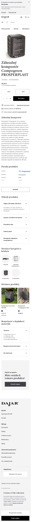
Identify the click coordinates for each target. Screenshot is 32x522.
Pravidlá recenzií (6, 457)
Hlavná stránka (5, 29)
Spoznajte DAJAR (6, 414)
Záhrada (16, 29)
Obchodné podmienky (8, 453)
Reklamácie (5, 439)
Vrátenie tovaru (6, 435)
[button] (15, 203)
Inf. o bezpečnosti (6, 461)
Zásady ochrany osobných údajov (10, 483)
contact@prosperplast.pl (10, 339)
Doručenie (4, 427)
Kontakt (3, 418)
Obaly (3, 444)
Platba (3, 431)
